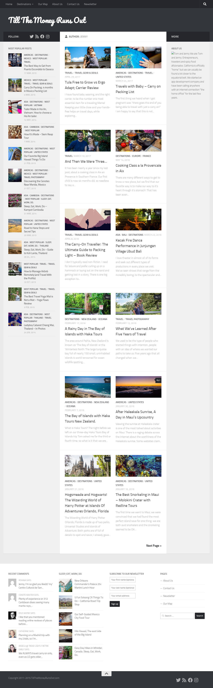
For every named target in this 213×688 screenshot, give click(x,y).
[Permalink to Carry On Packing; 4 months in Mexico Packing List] (15, 85)
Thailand (44, 246)
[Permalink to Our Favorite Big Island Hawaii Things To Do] (15, 153)
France (147, 156)
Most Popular (40, 58)
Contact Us (73, 4)
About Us (57, 4)
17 (159, 297)
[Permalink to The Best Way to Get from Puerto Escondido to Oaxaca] (15, 60)
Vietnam (38, 105)
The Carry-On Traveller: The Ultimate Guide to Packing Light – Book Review (86, 250)
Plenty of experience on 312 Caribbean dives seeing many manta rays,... (34, 602)
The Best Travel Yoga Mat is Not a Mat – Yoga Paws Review (38, 300)
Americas (121, 73)
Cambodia (34, 127)
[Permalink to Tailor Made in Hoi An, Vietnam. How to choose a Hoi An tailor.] (15, 107)
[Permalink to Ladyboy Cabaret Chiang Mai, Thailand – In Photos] (15, 319)
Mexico (27, 58)
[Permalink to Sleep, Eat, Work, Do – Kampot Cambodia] (15, 200)
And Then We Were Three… (86, 161)
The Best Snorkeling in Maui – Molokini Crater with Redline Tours (137, 500)
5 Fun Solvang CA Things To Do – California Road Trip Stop (89, 601)
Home (9, 4)
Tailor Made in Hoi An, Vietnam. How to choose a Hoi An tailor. (37, 113)
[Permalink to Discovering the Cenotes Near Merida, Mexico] (15, 175)
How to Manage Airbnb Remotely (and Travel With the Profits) (38, 275)
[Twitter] (32, 36)
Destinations (24, 4)
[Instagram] (48, 36)
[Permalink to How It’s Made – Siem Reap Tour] (15, 132)
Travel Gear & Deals (86, 73)
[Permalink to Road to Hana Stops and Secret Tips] (15, 225)
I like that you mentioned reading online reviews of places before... (35, 621)
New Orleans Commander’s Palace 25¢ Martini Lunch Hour (88, 584)
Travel (69, 73)
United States (123, 77)
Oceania (102, 319)
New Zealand (89, 319)
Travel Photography (137, 319)
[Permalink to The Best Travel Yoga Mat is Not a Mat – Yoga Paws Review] (15, 294)
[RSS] (37, 36)
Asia (118, 235)
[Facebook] (42, 36)
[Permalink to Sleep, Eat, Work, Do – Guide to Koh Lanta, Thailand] (15, 247)
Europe (136, 156)
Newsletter (90, 4)
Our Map (43, 4)
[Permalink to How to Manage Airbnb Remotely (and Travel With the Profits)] (15, 269)
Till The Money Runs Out (47, 20)
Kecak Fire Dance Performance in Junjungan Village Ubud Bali (136, 246)
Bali (124, 235)
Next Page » (153, 546)
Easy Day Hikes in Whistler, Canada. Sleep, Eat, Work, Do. (89, 651)
